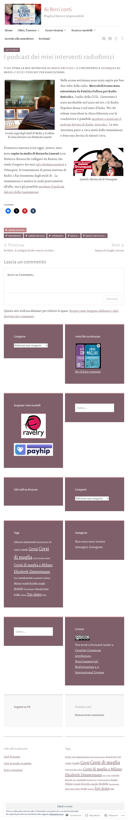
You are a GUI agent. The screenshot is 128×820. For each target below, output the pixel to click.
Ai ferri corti (58, 9)
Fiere (104, 775)
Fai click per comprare (87, 372)
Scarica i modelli (82, 30)
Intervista (15, 236)
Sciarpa (23, 594)
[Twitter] (121, 36)
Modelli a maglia (37, 583)
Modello (18, 589)
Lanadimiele (38, 578)
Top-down (34, 594)
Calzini (17, 549)
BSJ (50, 542)
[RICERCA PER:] (94, 408)
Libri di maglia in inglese (18, 763)
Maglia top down (103, 780)
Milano (18, 583)
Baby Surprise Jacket (97, 757)
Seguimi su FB (22, 707)
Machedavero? (91, 780)
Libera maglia (16, 230)
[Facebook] (103, 36)
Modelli (25, 583)
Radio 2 (74, 236)
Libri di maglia (12, 757)
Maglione (46, 578)
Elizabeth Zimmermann (32, 571)
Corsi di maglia (105, 762)
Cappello (24, 549)
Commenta (112, 298)
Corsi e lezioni (54, 30)
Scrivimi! (44, 39)
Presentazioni (29, 589)
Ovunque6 (108, 68)
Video (44, 595)
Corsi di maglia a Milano (33, 565)
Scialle (17, 594)
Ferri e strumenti (13, 770)
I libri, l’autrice (27, 30)
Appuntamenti (30, 541)
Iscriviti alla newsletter (19, 39)
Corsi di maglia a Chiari (41, 558)
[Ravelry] (115, 36)
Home (9, 30)
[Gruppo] (109, 36)
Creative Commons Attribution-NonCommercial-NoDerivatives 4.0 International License (89, 661)
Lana (74, 780)
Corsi (33, 549)
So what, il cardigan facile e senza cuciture (29, 247)
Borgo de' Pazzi (42, 542)
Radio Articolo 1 (63, 68)
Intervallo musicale (25, 577)
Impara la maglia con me (109, 247)
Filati (16, 578)
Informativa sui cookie (57, 814)
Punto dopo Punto (41, 589)
